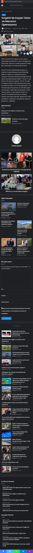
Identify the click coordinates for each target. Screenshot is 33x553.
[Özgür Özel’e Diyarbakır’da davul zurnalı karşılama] (6, 449)
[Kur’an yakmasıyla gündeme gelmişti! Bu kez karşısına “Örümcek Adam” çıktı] (6, 397)
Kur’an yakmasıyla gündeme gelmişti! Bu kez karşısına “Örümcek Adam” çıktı (21, 396)
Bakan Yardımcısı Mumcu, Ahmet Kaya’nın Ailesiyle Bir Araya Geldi (23, 250)
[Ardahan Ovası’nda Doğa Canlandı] (6, 120)
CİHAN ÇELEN (7, 28)
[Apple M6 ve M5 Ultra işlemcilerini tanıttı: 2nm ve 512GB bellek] (6, 334)
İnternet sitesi (5, 302)
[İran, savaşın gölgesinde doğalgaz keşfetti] (6, 434)
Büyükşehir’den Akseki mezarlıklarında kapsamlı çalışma (8, 222)
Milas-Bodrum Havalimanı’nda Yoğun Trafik (21, 440)
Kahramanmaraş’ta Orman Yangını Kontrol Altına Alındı (8, 214)
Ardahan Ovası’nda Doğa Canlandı (13, 1)
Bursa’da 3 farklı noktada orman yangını (22, 231)
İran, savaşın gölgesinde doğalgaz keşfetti (20, 432)
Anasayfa (5, 11)
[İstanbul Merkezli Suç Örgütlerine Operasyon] (6, 457)
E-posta (3, 295)
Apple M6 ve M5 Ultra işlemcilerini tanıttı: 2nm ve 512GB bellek (20, 333)
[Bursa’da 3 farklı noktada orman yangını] (24, 224)
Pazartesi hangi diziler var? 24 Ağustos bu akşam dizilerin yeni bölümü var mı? (21, 380)
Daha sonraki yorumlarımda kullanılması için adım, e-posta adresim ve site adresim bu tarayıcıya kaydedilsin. (15, 311)
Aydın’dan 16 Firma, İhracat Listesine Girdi (20, 361)
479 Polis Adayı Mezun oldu (10, 462)
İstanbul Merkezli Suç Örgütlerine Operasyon (19, 455)
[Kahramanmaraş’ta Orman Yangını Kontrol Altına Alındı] (8, 207)
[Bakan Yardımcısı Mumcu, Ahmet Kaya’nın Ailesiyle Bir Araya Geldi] (24, 242)
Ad (2, 289)
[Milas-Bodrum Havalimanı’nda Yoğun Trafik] (6, 442)
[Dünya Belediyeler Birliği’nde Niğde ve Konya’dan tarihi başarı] (8, 242)
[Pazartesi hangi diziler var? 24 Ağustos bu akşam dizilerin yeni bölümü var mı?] (6, 381)
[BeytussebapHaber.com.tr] (16, 5)
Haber (10, 11)
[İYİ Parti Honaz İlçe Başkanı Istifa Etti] (6, 469)
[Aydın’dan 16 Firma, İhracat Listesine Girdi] (6, 362)
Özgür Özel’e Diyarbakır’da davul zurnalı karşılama (20, 448)
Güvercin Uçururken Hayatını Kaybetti (23, 204)
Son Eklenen (16, 326)
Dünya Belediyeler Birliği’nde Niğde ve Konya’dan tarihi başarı (7, 250)
